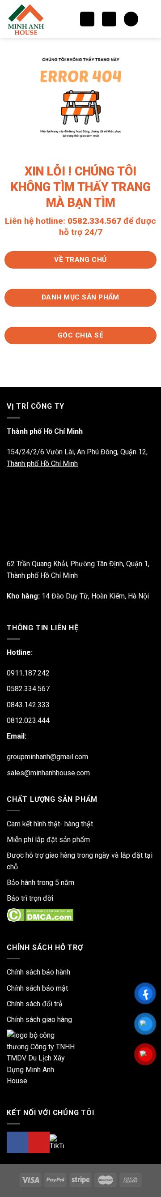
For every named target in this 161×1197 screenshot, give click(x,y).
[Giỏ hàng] (131, 19)
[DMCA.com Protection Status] (40, 915)
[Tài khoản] (149, 19)
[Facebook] (17, 1142)
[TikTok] (57, 1142)
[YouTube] (39, 1142)
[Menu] (109, 19)
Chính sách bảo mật (37, 988)
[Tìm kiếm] (87, 19)
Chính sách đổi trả (35, 1004)
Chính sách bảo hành (38, 972)
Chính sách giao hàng (39, 1019)
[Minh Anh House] (28, 19)
